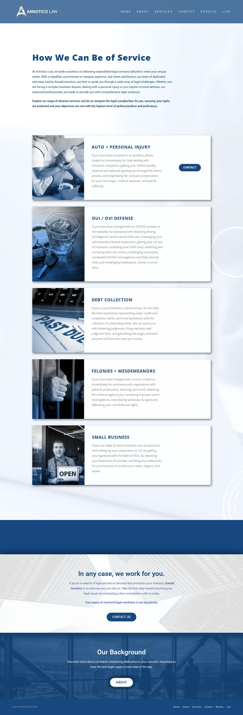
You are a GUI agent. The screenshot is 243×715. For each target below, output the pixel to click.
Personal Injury (60, 541)
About (186, 706)
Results (219, 706)
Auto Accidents (20, 541)
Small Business (222, 541)
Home (176, 706)
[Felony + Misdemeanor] (182, 533)
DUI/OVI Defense (101, 541)
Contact (208, 706)
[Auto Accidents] (20, 533)
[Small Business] (223, 533)
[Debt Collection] (141, 533)
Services (196, 706)
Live (229, 706)
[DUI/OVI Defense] (101, 533)
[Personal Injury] (60, 533)
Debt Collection (142, 541)
